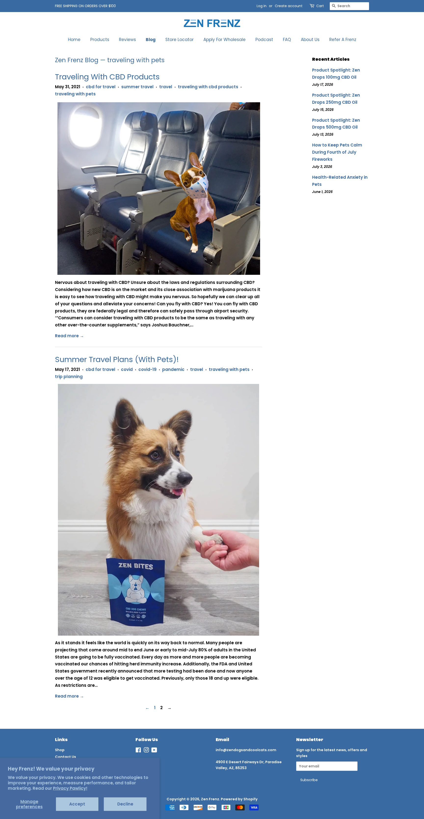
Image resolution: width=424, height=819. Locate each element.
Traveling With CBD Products (107, 76)
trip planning (69, 377)
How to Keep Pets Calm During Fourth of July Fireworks (337, 152)
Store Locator (179, 40)
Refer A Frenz (342, 40)
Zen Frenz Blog (76, 60)
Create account (289, 5)
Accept (77, 804)
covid (127, 369)
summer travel (137, 87)
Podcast (264, 40)
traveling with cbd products (208, 87)
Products (99, 40)
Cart (320, 5)
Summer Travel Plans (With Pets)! (117, 359)
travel (165, 87)
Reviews (127, 40)
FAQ (287, 40)
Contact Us (65, 756)
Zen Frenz (210, 799)
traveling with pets (75, 94)
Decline (125, 804)
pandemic (173, 369)
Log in (261, 5)
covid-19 (147, 369)
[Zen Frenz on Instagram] (146, 750)
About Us (310, 40)
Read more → (69, 336)
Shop (60, 749)
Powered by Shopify (239, 799)
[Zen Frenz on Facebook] (138, 750)
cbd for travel (101, 87)
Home (74, 40)
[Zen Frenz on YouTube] (154, 750)
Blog (151, 40)
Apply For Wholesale (224, 40)
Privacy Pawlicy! (70, 788)
